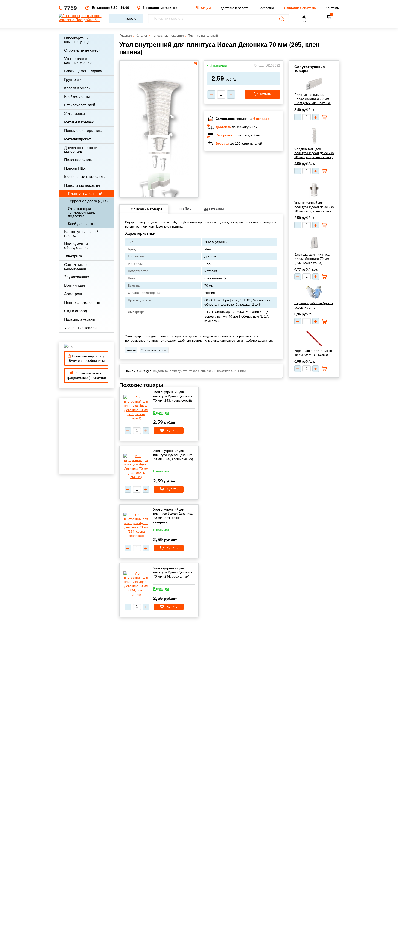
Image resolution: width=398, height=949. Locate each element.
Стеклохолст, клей (79, 105)
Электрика (73, 256)
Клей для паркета (83, 224)
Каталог (131, 18)
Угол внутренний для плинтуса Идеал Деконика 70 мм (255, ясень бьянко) (173, 455)
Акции (206, 8)
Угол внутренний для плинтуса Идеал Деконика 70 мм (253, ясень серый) (173, 396)
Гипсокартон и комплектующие (78, 40)
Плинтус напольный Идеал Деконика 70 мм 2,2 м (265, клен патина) (312, 99)
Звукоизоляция (77, 277)
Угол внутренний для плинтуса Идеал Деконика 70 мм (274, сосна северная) (173, 516)
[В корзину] (329, 17)
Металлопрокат (77, 139)
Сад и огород (75, 311)
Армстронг (73, 294)
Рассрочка (266, 8)
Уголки (131, 350)
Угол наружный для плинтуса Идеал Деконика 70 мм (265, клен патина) (314, 207)
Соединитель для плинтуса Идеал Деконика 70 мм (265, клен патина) (314, 153)
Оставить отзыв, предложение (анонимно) (86, 375)
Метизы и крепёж (79, 122)
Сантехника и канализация (76, 266)
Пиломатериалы (78, 160)
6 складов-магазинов (160, 7)
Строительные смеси (82, 50)
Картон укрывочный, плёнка (81, 233)
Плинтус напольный (85, 194)
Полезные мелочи (79, 319)
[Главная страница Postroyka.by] (81, 18)
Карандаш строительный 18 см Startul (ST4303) (313, 353)
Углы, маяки (74, 114)
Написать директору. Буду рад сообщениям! (86, 358)
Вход (303, 21)
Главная (125, 35)
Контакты (332, 8)
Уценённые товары (80, 328)
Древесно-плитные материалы (80, 149)
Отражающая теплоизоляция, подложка (81, 212)
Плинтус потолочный (82, 302)
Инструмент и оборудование (76, 246)
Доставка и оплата (235, 8)
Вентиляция (74, 285)
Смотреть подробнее (248, 184)
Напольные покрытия (82, 185)
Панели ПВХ (75, 168)
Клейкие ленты (77, 97)
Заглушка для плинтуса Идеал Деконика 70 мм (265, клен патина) (312, 259)
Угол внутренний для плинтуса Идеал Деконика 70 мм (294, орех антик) (173, 572)
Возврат (222, 143)
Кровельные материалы (84, 177)
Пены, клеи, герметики (83, 131)
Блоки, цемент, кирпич (83, 71)
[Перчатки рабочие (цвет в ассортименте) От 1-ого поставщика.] (314, 292)
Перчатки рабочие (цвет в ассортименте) (313, 305)
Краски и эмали (77, 88)
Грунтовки (73, 80)
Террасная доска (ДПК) (88, 201)
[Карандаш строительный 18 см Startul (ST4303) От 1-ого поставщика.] (314, 338)
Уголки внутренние (154, 350)
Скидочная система (300, 8)
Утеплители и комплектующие (78, 60)
